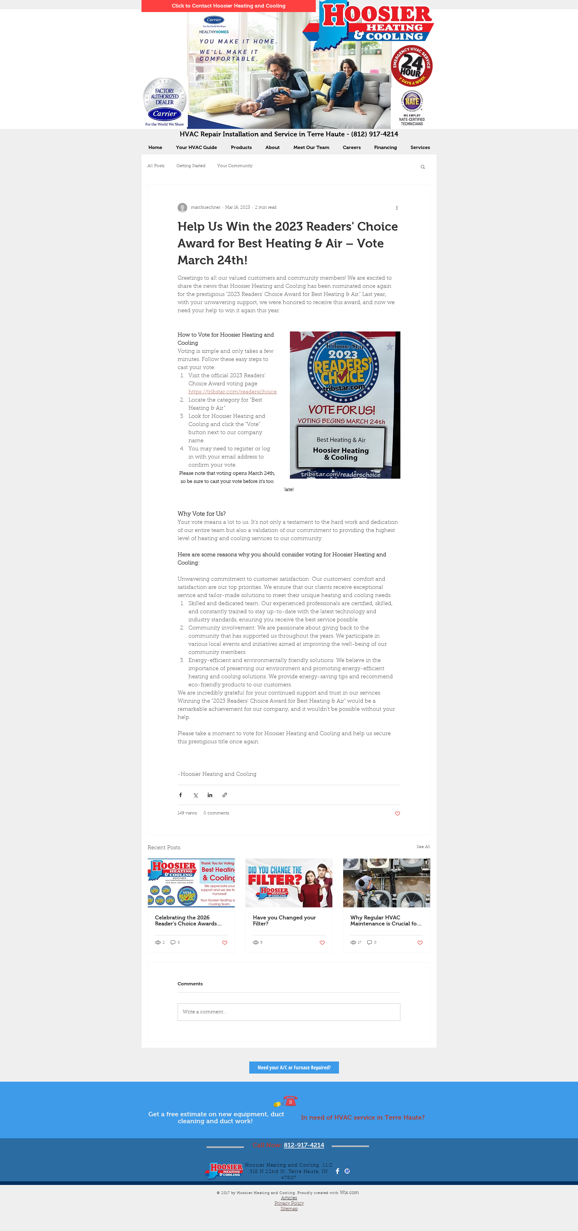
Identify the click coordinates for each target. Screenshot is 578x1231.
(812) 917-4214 (374, 134)
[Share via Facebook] (180, 795)
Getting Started (190, 166)
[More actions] (396, 207)
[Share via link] (225, 795)
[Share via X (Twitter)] (195, 795)
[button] (423, 166)
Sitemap (289, 1209)
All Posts (156, 166)
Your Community (235, 166)
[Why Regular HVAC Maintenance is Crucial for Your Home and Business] (386, 883)
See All (423, 847)
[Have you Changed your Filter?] (289, 883)
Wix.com (350, 1193)
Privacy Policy (289, 1203)
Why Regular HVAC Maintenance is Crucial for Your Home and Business (384, 921)
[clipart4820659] (347, 1171)
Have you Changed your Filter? (284, 921)
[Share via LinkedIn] (210, 795)
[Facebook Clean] (337, 1171)
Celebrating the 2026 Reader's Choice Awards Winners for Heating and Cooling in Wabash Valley (188, 921)
